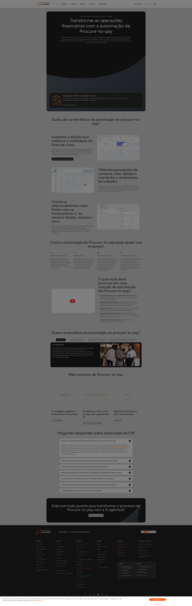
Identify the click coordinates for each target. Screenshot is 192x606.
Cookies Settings (157, 604)
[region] (96, 601)
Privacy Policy (38, 600)
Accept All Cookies (157, 599)
